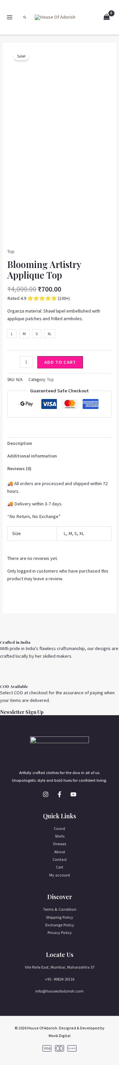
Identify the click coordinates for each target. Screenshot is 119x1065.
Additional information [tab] (32, 456)
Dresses (59, 843)
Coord (59, 828)
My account (59, 874)
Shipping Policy (59, 917)
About (59, 851)
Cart (59, 866)
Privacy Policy (60, 932)
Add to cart (60, 362)
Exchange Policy (59, 924)
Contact (60, 859)
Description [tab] (19, 443)
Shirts (59, 836)
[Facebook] (59, 794)
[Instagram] (46, 794)
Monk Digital (59, 1035)
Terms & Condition (59, 909)
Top (11, 251)
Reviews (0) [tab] (19, 468)
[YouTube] (73, 794)
